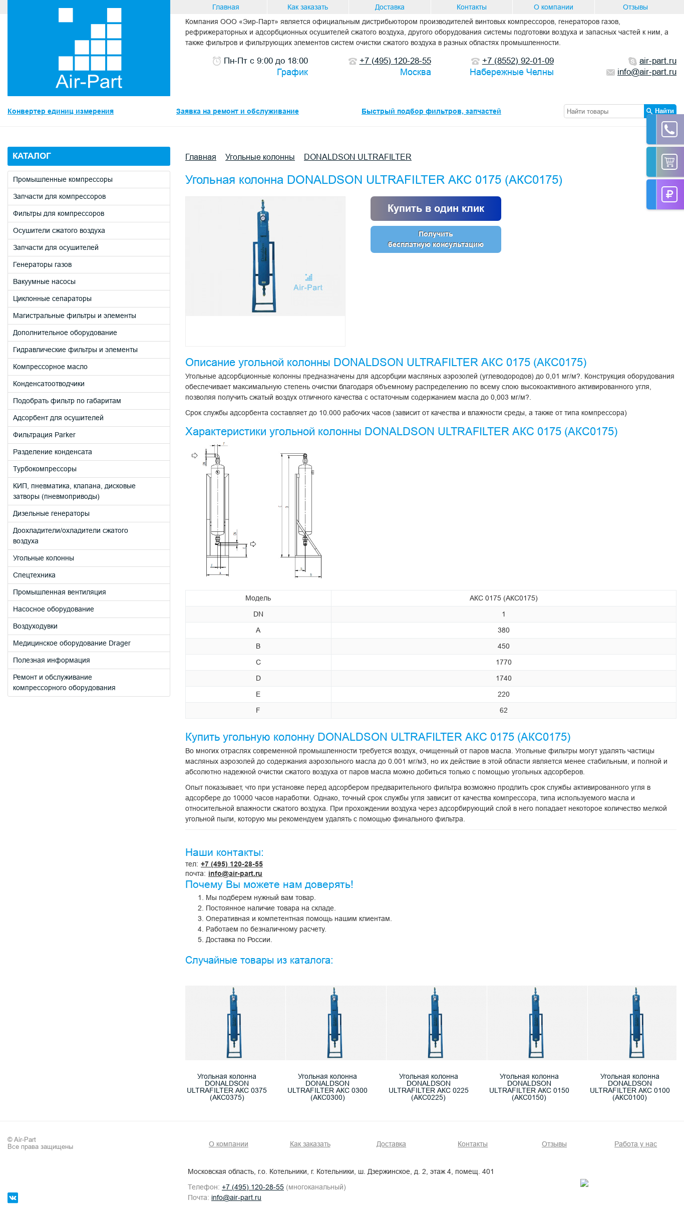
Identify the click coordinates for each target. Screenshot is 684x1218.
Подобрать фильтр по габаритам (67, 401)
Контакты (472, 7)
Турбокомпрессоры (45, 469)
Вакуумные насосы (44, 281)
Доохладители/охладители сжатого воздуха (70, 535)
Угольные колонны (43, 558)
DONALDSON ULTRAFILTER (358, 157)
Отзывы (635, 7)
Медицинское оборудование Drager (72, 643)
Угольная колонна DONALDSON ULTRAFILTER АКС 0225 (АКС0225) (429, 1086)
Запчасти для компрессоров (59, 196)
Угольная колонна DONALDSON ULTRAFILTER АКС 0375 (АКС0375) (227, 1086)
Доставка (390, 7)
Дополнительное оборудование (65, 333)
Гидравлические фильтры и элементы (75, 350)
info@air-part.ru (235, 873)
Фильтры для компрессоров (58, 213)
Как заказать (307, 7)
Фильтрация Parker (44, 435)
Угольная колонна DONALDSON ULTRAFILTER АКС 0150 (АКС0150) (529, 1086)
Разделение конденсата (52, 452)
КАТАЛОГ (32, 156)
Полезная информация (51, 660)
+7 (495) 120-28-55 (232, 863)
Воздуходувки (35, 626)
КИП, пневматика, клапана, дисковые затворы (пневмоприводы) (74, 491)
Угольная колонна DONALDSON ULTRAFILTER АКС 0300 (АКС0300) (327, 1086)
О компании (553, 7)
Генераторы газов (42, 264)
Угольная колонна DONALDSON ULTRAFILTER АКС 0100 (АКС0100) (630, 1086)
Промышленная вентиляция (59, 592)
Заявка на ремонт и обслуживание (237, 111)
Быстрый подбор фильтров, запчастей (431, 111)
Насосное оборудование (53, 609)
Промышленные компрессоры (63, 179)
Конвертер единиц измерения (61, 111)
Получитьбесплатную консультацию (436, 239)
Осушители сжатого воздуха (59, 230)
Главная (225, 7)
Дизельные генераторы (51, 513)
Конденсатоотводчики (49, 384)
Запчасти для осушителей (56, 247)
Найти (664, 111)
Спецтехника (34, 575)
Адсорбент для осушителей (58, 418)
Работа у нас (635, 1144)
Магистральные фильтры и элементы (74, 316)
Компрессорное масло (50, 367)
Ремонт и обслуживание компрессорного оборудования (64, 682)
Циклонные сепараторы (52, 298)
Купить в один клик (436, 208)
